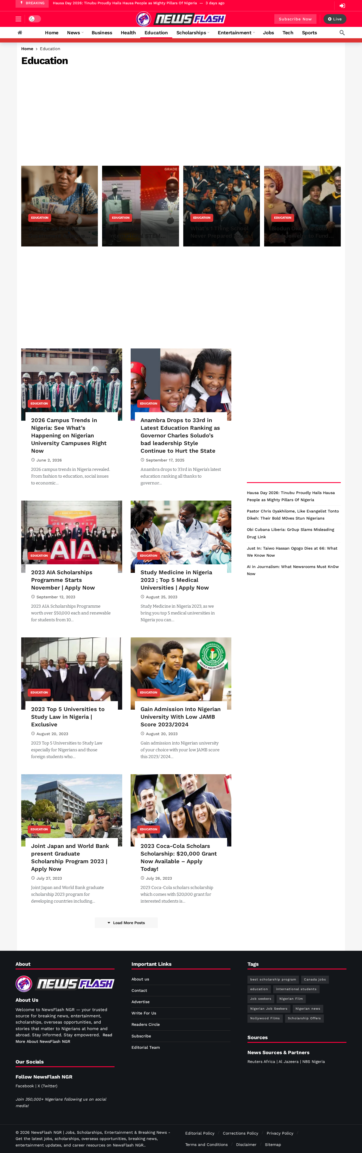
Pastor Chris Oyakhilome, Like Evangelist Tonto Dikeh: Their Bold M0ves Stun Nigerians (293, 514)
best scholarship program (273, 979)
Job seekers (261, 999)
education (259, 989)
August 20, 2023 (52, 733)
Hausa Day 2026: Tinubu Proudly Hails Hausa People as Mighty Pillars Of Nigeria (125, 3)
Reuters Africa (261, 1061)
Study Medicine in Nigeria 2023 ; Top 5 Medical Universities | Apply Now (176, 580)
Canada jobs (315, 979)
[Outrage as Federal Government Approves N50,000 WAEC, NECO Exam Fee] (59, 206)
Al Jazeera (289, 1061)
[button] (18, 19)
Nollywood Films (265, 1018)
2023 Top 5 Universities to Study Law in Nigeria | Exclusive (68, 717)
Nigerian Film (291, 999)
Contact (139, 990)
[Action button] (20, 32)
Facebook (25, 1086)
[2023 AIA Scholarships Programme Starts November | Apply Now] (71, 537)
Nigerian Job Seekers (269, 1009)
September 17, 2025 (165, 460)
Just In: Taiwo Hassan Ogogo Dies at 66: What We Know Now (292, 552)
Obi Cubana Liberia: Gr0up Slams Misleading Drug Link (290, 533)
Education (39, 403)
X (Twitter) (47, 1086)
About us (140, 979)
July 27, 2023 (49, 878)
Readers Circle (146, 1024)
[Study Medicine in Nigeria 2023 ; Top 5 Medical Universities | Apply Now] (181, 537)
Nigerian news (308, 1009)
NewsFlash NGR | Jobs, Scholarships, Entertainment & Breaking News (99, 1132)
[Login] (342, 5)
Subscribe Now (295, 19)
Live (337, 19)
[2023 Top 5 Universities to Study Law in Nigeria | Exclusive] (71, 673)
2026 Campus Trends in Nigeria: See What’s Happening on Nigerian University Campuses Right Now (69, 435)
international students (296, 989)
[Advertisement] (181, 114)
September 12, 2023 (55, 597)
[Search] (342, 32)
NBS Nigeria (313, 1061)
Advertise (141, 1001)
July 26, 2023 (159, 878)
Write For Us (144, 1013)
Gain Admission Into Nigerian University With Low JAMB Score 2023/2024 (181, 717)
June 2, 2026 (49, 460)
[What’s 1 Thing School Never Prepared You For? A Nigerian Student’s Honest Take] (221, 206)
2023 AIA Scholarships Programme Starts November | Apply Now (63, 580)
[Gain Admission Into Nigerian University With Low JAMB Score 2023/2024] (181, 673)
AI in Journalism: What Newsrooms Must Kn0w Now (293, 570)
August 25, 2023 (161, 597)
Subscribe (141, 1036)
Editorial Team (146, 1047)
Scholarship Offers (304, 1018)
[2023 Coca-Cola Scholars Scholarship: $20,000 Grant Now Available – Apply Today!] (181, 810)
